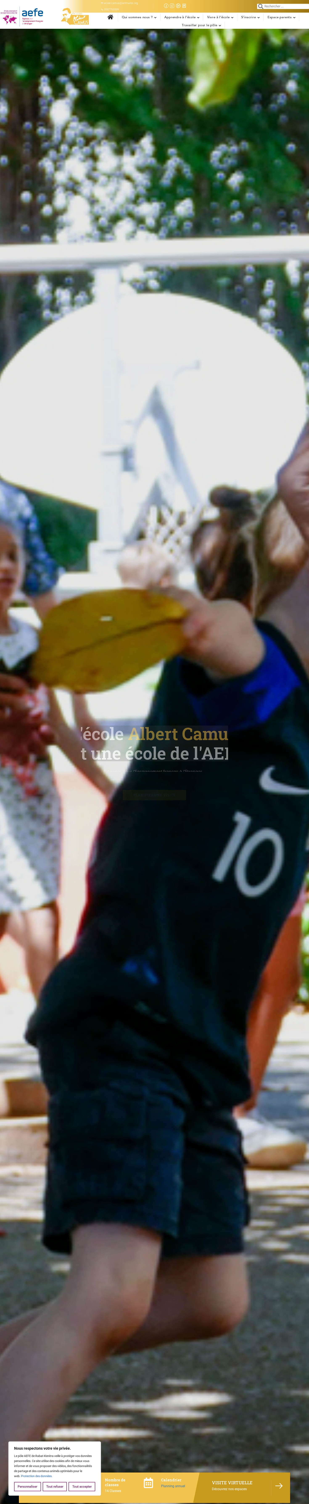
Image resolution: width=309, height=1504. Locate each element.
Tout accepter (82, 1486)
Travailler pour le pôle (199, 25)
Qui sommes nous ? (137, 17)
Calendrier (171, 1479)
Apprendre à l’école (180, 17)
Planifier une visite (154, 792)
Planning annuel (173, 1486)
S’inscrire (248, 17)
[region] (54, 1468)
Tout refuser (54, 1486)
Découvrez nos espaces (229, 1489)
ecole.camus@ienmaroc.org (121, 3)
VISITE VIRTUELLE (232, 1482)
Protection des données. (37, 1476)
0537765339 (111, 9)
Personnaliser (27, 1486)
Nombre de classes (115, 1482)
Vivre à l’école (218, 17)
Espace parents (280, 17)
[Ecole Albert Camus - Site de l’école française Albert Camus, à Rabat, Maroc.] (47, 16)
